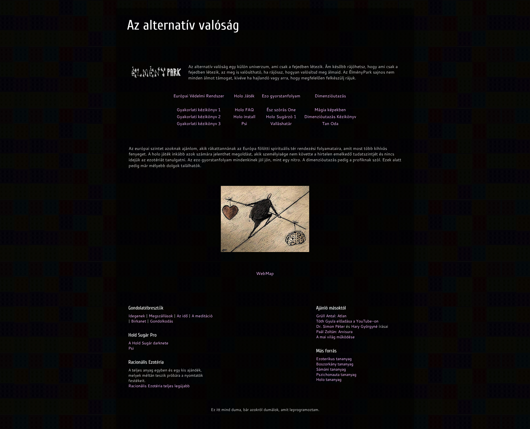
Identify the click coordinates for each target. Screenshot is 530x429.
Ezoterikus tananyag (334, 358)
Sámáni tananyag (331, 369)
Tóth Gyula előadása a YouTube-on (347, 321)
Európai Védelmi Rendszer (198, 96)
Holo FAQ (244, 110)
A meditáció (202, 315)
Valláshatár (281, 123)
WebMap (265, 273)
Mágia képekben (330, 110)
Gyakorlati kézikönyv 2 (199, 116)
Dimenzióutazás (330, 96)
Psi (244, 123)
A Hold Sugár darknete (148, 342)
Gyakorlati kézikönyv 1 (199, 110)
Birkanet (138, 321)
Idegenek (136, 315)
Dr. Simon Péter (330, 326)
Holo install (244, 116)
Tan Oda (330, 123)
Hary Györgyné (364, 326)
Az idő (182, 315)
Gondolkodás (161, 321)
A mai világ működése (335, 336)
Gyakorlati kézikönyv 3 (199, 123)
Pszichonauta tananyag (336, 374)
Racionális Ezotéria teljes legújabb (159, 385)
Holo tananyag (328, 379)
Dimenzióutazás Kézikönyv (330, 116)
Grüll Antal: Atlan (331, 315)
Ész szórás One (281, 110)
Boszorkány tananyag (334, 363)
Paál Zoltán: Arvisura (334, 331)
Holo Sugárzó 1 (281, 116)
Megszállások (161, 315)
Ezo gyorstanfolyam (281, 96)
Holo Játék (244, 96)
